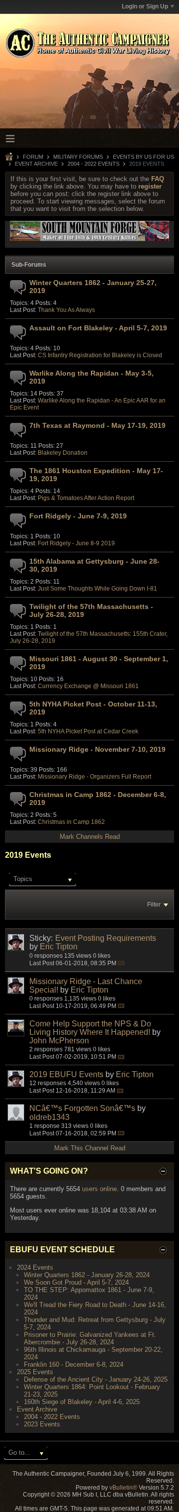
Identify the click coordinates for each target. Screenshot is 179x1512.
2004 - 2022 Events (93, 164)
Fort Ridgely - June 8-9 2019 (76, 543)
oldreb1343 (49, 1117)
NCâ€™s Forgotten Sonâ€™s (82, 1108)
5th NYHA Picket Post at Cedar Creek (88, 731)
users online (99, 1189)
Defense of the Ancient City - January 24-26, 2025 (96, 1379)
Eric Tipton (59, 946)
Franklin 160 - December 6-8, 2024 (73, 1364)
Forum (33, 157)
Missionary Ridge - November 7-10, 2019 (97, 749)
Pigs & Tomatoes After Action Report (86, 498)
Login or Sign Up (145, 6)
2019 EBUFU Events (66, 1074)
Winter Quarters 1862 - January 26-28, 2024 (87, 1275)
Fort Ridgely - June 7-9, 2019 (78, 516)
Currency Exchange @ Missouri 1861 (88, 686)
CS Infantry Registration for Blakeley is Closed (100, 355)
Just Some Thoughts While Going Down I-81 (97, 588)
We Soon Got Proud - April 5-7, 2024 (76, 1282)
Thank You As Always (66, 309)
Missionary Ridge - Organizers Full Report (94, 776)
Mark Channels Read (90, 836)
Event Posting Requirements (105, 938)
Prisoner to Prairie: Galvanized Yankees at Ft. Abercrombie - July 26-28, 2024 (90, 1338)
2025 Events (35, 1372)
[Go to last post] (121, 963)
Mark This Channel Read (89, 1148)
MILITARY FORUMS (78, 157)
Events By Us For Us (143, 157)
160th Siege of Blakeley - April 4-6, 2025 (82, 1402)
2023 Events (42, 1424)
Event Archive (36, 164)
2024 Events (35, 1267)
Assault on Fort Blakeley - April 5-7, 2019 (98, 328)
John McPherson (59, 1040)
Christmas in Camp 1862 (71, 821)
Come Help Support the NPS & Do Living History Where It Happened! (90, 1027)
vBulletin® (123, 1487)
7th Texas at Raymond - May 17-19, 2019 (97, 425)
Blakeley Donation (63, 452)
